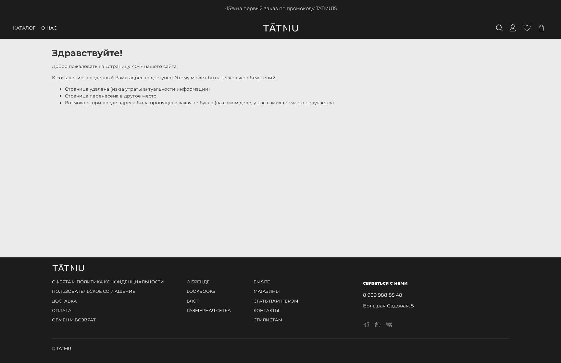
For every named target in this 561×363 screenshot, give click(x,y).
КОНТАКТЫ (266, 310)
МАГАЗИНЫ (267, 291)
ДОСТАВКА (64, 301)
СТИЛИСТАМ (268, 320)
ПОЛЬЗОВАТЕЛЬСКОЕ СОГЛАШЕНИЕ (93, 291)
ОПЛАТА (61, 310)
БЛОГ (193, 301)
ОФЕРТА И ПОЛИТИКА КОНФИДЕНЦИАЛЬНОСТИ (108, 281)
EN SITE (262, 281)
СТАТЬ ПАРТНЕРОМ (276, 301)
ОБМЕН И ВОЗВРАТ (74, 320)
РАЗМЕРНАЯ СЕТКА (209, 310)
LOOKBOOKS (201, 291)
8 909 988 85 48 (382, 295)
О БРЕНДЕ (198, 281)
